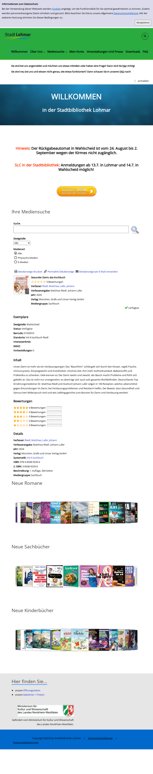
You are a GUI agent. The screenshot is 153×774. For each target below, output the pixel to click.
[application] (37, 51)
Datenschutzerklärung (126, 13)
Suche (16, 223)
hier (124, 65)
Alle (20, 253)
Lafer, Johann (67, 286)
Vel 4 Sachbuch (35, 457)
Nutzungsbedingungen (26, 742)
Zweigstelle (19, 238)
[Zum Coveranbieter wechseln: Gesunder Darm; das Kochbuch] (21, 284)
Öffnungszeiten (31, 690)
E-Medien (23, 262)
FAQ (122, 71)
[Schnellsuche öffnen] (145, 36)
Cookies (56, 8)
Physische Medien (28, 257)
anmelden (143, 81)
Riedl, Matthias (50, 286)
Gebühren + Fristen (33, 694)
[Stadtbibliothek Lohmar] (18, 36)
